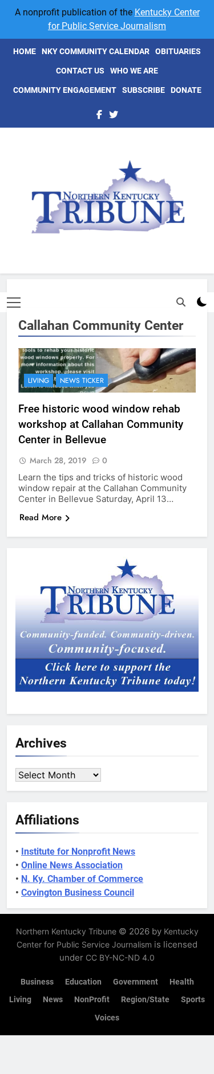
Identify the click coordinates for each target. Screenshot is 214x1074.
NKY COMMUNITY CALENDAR (96, 51)
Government (135, 982)
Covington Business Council (77, 892)
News (53, 999)
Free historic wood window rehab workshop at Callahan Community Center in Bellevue (100, 424)
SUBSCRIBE (143, 90)
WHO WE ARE (134, 70)
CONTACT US (80, 70)
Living (38, 380)
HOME (24, 51)
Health (181, 982)
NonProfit (92, 999)
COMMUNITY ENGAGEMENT (64, 90)
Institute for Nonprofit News (78, 851)
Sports (193, 999)
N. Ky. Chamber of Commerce (82, 878)
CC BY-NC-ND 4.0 (120, 957)
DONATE (186, 90)
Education (83, 982)
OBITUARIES (178, 51)
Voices (107, 1018)
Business (37, 982)
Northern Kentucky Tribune (66, 931)
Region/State (145, 999)
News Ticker (82, 380)
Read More (40, 517)
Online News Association (72, 865)
